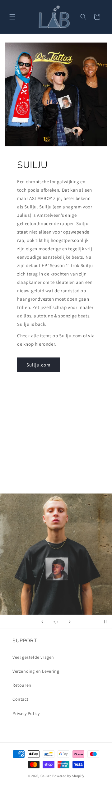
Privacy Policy (26, 713)
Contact (20, 699)
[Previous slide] (42, 622)
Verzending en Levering (35, 671)
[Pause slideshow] (105, 622)
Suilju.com (38, 365)
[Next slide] (70, 622)
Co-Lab (46, 776)
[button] (12, 17)
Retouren (21, 685)
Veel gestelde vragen (33, 657)
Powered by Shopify (68, 776)
